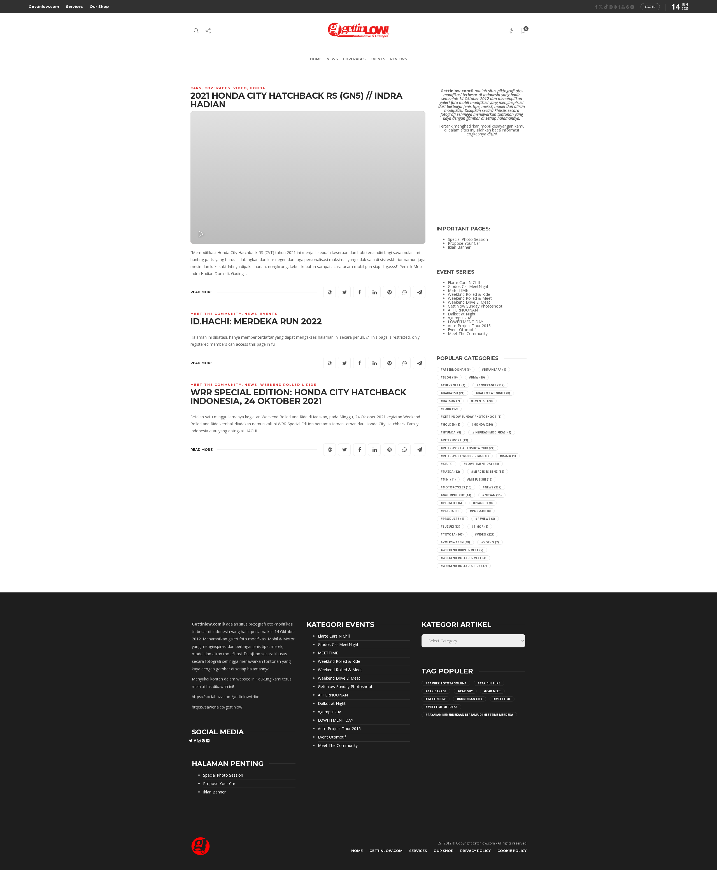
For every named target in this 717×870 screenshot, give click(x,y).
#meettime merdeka (441, 707)
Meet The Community (216, 314)
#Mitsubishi (479, 479)
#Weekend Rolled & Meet (463, 558)
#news (492, 487)
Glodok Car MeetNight (468, 287)
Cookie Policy (512, 851)
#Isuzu (508, 456)
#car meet (492, 691)
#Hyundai (451, 432)
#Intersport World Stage (465, 456)
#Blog (449, 377)
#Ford (449, 409)
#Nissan (492, 495)
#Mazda (450, 472)
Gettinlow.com (44, 6)
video (240, 88)
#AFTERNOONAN (456, 369)
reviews (398, 59)
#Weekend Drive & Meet (462, 550)
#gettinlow (435, 699)
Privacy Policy (475, 851)
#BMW (477, 377)
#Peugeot (451, 503)
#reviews (485, 519)
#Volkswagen (455, 542)
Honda (257, 88)
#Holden (450, 424)
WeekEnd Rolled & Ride (288, 385)
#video (484, 534)
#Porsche (480, 511)
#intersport (454, 440)
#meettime (502, 699)
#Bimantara (494, 369)
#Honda (482, 424)
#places (449, 511)
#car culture (489, 683)
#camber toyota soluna (445, 683)
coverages (354, 59)
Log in (650, 7)
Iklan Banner (459, 247)
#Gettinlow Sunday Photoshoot (471, 417)
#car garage (435, 691)
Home (316, 59)
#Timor (479, 527)
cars (196, 88)
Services (74, 6)
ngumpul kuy (459, 318)
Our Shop (99, 6)
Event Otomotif (462, 330)
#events (482, 401)
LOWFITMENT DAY (465, 322)
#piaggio (483, 503)
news (332, 59)
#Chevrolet (453, 385)
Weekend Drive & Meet (469, 302)
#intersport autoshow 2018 (467, 448)
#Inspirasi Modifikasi (491, 432)
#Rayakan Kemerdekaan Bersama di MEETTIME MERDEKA (469, 715)
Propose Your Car (464, 243)
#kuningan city (469, 699)
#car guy (465, 691)
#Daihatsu (452, 393)
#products (452, 519)
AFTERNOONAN (463, 310)
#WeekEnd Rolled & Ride (464, 566)
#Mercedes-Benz (487, 472)
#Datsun (450, 401)
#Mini (448, 479)
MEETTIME (458, 290)
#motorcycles (456, 487)
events (378, 59)
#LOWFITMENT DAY (481, 464)
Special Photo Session (468, 239)
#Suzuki (450, 527)
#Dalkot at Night (493, 393)
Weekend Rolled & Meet (470, 298)
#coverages (490, 385)
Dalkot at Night (462, 314)
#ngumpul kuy (456, 495)
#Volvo (490, 542)
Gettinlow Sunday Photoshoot (475, 306)
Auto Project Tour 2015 (469, 326)
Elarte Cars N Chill (464, 283)
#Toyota (452, 534)
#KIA (446, 464)
